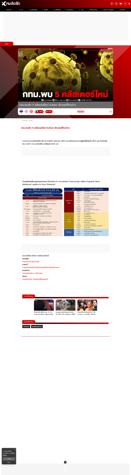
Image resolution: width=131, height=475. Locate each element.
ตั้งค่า (8, 462)
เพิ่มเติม (5, 455)
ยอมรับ (9, 459)
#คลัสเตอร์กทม (37, 327)
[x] (116, 3)
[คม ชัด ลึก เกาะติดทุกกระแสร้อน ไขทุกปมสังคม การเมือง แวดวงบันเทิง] (65, 4)
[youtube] (121, 3)
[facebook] (112, 3)
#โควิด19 (26, 327)
